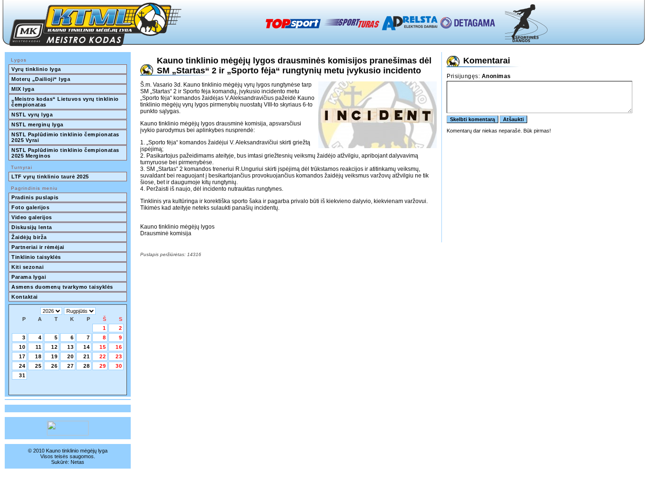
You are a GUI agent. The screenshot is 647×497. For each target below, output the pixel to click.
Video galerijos (31, 217)
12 (54, 347)
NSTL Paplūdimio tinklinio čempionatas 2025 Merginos (66, 153)
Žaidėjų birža (29, 237)
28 (86, 366)
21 (86, 356)
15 (102, 347)
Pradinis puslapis (35, 197)
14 (86, 347)
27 (70, 366)
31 (22, 375)
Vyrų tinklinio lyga (36, 69)
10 (22, 347)
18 (38, 356)
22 (102, 356)
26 (54, 366)
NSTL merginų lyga (37, 124)
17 (22, 356)
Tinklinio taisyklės (36, 257)
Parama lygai (28, 277)
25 (38, 366)
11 (39, 347)
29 (102, 366)
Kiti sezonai (27, 267)
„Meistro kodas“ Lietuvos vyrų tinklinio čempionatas (65, 101)
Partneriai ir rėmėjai (37, 247)
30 (119, 366)
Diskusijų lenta (31, 227)
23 (119, 356)
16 (119, 347)
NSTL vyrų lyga (32, 114)
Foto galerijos (30, 207)
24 (22, 366)
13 (70, 347)
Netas (77, 462)
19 (54, 356)
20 (70, 356)
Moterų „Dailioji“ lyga (40, 79)
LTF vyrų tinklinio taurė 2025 (50, 176)
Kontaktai (24, 297)
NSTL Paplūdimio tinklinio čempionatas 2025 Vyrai (66, 137)
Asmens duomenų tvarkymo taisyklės (62, 287)
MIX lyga (22, 89)
